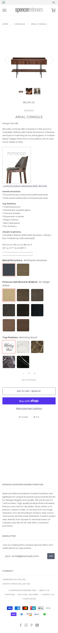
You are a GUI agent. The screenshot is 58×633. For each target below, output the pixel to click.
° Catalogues (29, 599)
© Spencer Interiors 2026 (22, 590)
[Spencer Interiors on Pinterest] (31, 626)
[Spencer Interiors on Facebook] (20, 626)
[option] (29, 59)
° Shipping (9, 594)
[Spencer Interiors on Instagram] (26, 626)
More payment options (29, 408)
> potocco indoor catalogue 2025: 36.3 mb (24, 185)
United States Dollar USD (16, 584)
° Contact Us (47, 594)
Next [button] (50, 59)
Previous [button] (7, 59)
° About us (43, 590)
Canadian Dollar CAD (14, 579)
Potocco (29, 111)
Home (5, 24)
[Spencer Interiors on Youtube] (37, 626)
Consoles (19, 24)
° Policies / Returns (27, 594)
